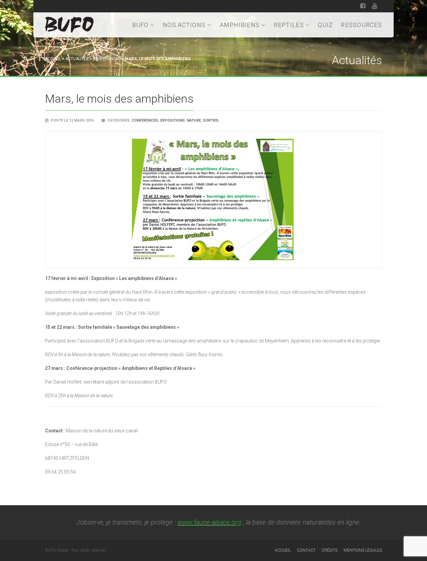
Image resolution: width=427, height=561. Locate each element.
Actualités (76, 58)
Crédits (330, 550)
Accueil (53, 58)
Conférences (106, 58)
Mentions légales (363, 550)
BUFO (140, 24)
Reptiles (289, 24)
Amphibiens (240, 24)
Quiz (325, 24)
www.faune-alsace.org (209, 522)
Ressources (361, 24)
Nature (194, 120)
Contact (306, 550)
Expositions (172, 120)
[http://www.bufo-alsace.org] (69, 23)
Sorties (211, 120)
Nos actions (184, 24)
